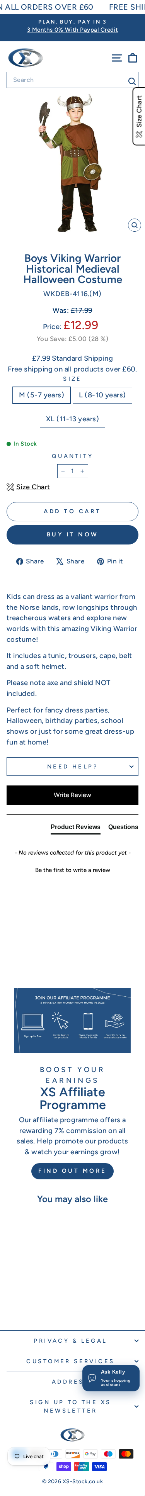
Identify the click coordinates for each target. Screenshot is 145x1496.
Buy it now (73, 534)
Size (72, 378)
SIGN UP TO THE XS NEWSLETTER (70, 1406)
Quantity (72, 456)
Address (70, 1381)
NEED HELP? (72, 766)
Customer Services (70, 1361)
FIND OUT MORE (72, 1170)
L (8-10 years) (102, 395)
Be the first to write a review (72, 870)
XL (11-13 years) (72, 419)
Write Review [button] (72, 795)
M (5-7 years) (41, 395)
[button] (72, 869)
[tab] (76, 829)
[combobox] (72, 80)
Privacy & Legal (70, 1340)
